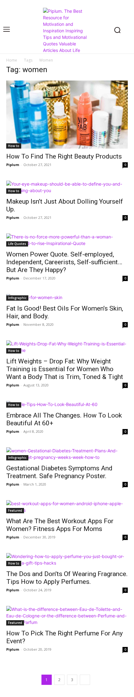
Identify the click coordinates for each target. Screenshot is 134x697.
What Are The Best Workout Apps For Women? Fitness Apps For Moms (59, 525)
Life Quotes (17, 244)
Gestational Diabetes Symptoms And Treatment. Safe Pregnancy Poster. (59, 472)
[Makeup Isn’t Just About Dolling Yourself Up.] (67, 187)
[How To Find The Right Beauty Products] (67, 115)
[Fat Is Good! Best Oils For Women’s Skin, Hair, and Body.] (67, 297)
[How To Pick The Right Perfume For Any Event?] (67, 615)
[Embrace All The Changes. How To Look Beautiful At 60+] (67, 404)
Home (11, 60)
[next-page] (85, 680)
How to (13, 146)
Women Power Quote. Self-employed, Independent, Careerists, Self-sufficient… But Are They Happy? (64, 262)
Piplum (12, 164)
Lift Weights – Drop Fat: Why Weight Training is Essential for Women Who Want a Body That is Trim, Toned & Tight (64, 369)
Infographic (17, 298)
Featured (15, 510)
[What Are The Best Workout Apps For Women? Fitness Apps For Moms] (67, 506)
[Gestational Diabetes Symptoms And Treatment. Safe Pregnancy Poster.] (67, 453)
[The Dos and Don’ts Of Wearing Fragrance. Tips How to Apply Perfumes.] (67, 559)
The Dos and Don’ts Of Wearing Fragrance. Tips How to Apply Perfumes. (67, 577)
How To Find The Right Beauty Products (64, 156)
